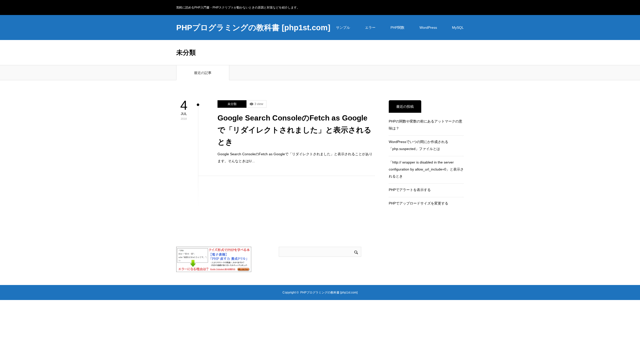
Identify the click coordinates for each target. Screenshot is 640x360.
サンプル (343, 28)
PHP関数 (397, 28)
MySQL (458, 28)
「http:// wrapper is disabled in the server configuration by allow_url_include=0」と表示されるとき (426, 169)
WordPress (428, 28)
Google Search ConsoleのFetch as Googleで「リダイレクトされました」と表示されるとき (295, 130)
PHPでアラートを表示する (410, 190)
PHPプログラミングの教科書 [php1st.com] (253, 27)
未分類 (232, 104)
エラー (370, 28)
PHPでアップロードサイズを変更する (418, 203)
